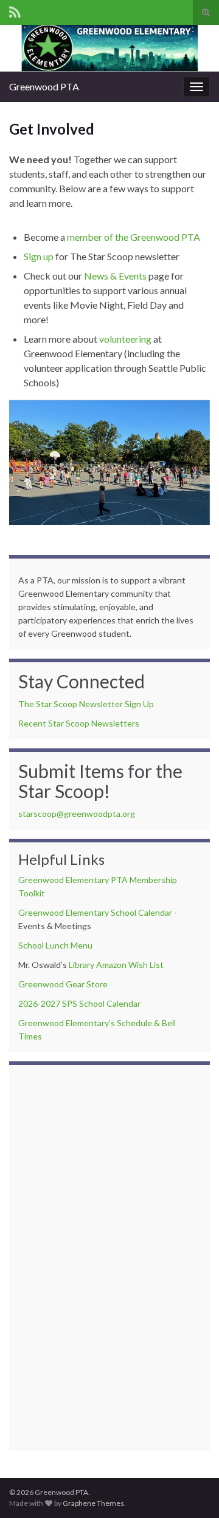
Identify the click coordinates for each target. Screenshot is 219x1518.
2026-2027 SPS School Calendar (79, 1003)
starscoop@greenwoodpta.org (76, 813)
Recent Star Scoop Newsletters (78, 723)
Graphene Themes (93, 1503)
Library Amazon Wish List (116, 964)
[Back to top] (191, 1491)
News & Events (115, 275)
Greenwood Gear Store (63, 984)
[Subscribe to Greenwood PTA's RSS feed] (15, 10)
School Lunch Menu (55, 945)
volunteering (125, 338)
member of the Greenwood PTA (133, 237)
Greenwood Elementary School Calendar (95, 912)
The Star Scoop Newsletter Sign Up (86, 704)
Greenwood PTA (44, 86)
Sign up (39, 256)
